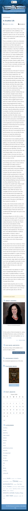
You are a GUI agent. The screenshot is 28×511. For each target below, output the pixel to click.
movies (4, 458)
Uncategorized (6, 17)
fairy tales (5, 486)
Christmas (19, 478)
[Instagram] (12, 328)
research (8, 490)
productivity (23, 488)
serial (4, 443)
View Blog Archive (18, 352)
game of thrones (14, 486)
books (9, 478)
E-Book (13, 385)
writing (4, 470)
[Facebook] (10, 328)
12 (13, 406)
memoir (5, 438)
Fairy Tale (19, 484)
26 (13, 413)
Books (4, 468)
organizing (15, 488)
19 (13, 410)
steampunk (16, 495)
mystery (7, 488)
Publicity (5, 455)
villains (4, 498)
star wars (9, 495)
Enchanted (20, 481)
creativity (10, 481)
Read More (22, 340)
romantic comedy (9, 493)
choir (16, 478)
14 (19, 406)
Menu (14, 2)
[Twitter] (14, 328)
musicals (5, 450)
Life (4, 463)
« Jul (4, 420)
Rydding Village (19, 493)
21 (19, 410)
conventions (6, 481)
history (19, 486)
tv (22, 496)
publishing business (8, 448)
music (4, 445)
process (18, 488)
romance (11, 490)
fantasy (5, 440)
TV (3, 465)
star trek (4, 495)
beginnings (4, 478)
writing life (5, 473)
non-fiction (10, 488)
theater (5, 430)
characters (12, 478)
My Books (5, 460)
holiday (22, 486)
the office (20, 495)
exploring (5, 432)
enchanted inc (8, 484)
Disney (15, 481)
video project (6, 435)
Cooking (5, 427)
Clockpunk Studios (21, 508)
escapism (15, 484)
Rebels (4, 490)
